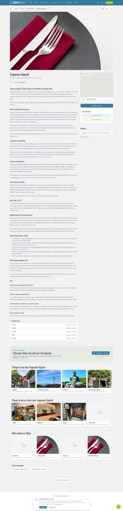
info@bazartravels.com (62, 496)
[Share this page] (102, 8)
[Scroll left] (106, 367)
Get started (109, 2)
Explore (36, 2)
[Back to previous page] (11, 9)
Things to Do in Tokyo (40, 469)
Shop (75, 2)
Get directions (87, 74)
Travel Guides (45, 2)
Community (69, 2)
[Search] (98, 2)
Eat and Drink (30, 8)
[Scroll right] (109, 367)
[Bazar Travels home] (18, 2)
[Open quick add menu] (118, 506)
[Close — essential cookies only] (87, 499)
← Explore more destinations (61, 480)
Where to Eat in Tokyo (21, 469)
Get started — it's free (101, 353)
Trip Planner (54, 2)
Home (30, 2)
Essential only (52, 507)
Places (22, 8)
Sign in (103, 2)
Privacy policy (59, 504)
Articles (61, 2)
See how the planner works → (102, 356)
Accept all (43, 507)
